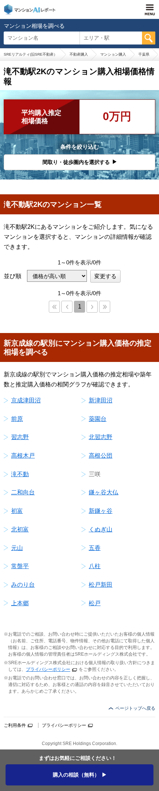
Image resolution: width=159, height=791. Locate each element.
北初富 (20, 529)
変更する (105, 276)
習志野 (20, 437)
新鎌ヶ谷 (100, 511)
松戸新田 (100, 584)
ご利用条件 (15, 725)
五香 (95, 548)
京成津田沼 (26, 400)
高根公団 (100, 455)
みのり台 (23, 584)
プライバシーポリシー (48, 669)
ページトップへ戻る (135, 708)
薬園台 (97, 419)
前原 (17, 419)
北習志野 (100, 437)
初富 (17, 511)
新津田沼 (100, 400)
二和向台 (23, 492)
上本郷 (20, 603)
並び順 (12, 276)
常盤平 (20, 566)
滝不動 (20, 474)
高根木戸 (23, 455)
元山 (17, 548)
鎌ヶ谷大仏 (103, 492)
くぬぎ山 (100, 529)
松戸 (95, 603)
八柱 (95, 566)
